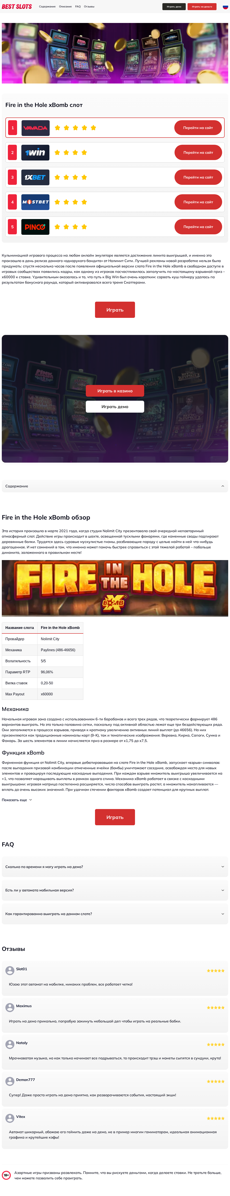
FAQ (78, 6)
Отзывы (89, 6)
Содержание (47, 6)
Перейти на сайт (198, 127)
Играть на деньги (202, 6)
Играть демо (174, 6)
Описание (65, 6)
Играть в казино (115, 390)
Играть (115, 310)
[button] (115, 486)
